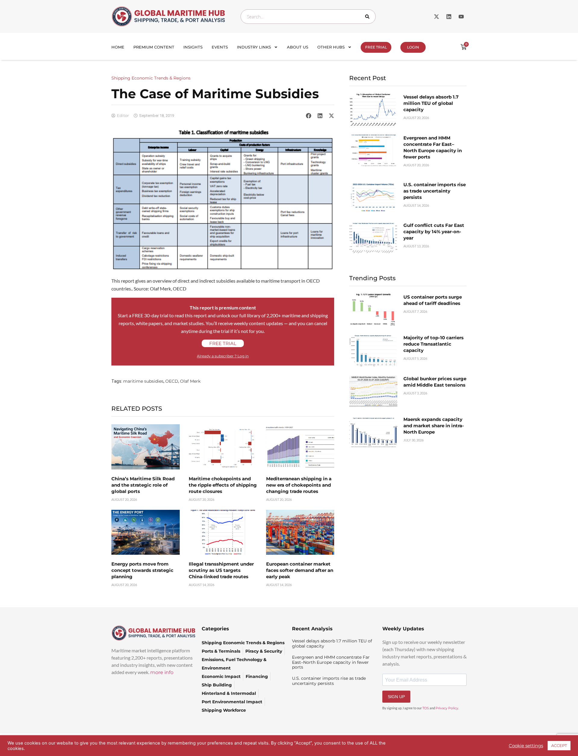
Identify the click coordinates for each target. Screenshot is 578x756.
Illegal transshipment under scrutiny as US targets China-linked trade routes (221, 570)
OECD (171, 381)
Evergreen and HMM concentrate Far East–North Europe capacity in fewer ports (331, 662)
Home (117, 47)
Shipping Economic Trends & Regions (151, 78)
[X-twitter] (436, 16)
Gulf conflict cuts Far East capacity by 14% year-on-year (433, 231)
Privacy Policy (447, 708)
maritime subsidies (143, 381)
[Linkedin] (448, 16)
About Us (297, 47)
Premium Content (153, 47)
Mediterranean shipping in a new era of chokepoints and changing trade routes (298, 485)
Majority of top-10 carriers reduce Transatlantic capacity (433, 344)
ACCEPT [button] (559, 745)
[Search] (368, 16)
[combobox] (308, 16)
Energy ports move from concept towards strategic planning (142, 570)
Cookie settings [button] (526, 745)
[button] (308, 115)
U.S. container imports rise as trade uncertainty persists (434, 191)
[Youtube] (461, 16)
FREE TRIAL (376, 47)
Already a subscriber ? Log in (223, 356)
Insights (193, 47)
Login (413, 47)
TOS (425, 708)
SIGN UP (396, 696)
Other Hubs (331, 47)
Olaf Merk (190, 381)
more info (161, 672)
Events (220, 47)
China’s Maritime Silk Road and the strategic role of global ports (143, 485)
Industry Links (254, 47)
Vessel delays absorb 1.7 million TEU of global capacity (430, 103)
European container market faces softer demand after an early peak (299, 570)
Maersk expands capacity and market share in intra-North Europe (433, 425)
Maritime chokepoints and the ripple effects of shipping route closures (223, 485)
